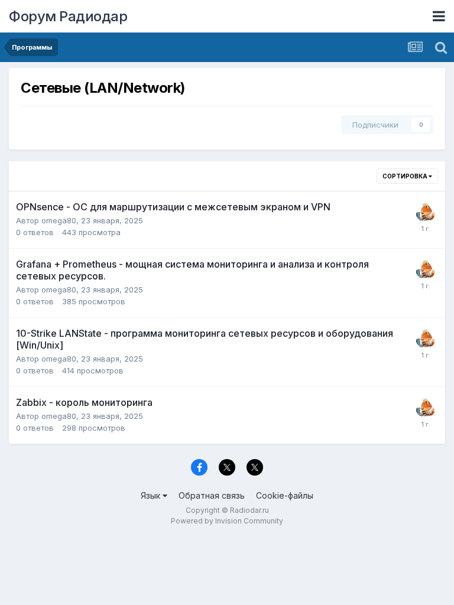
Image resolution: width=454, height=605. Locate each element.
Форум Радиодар (68, 16)
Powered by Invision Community (227, 520)
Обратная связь (212, 495)
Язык (152, 495)
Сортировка (405, 176)
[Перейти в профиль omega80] (426, 212)
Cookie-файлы (284, 495)
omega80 (58, 220)
